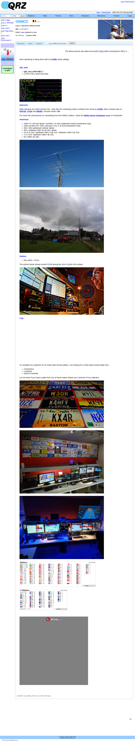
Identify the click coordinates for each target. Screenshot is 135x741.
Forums (58, 16)
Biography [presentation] (21, 43)
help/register (106, 12)
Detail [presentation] (30, 43)
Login (130, 16)
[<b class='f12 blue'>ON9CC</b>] (115, 39)
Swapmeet (85, 16)
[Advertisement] (73, 719)
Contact (116, 16)
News (45, 16)
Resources (101, 16)
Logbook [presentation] (39, 43)
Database (31, 16)
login (98, 12)
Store (71, 16)
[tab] (21, 43)
